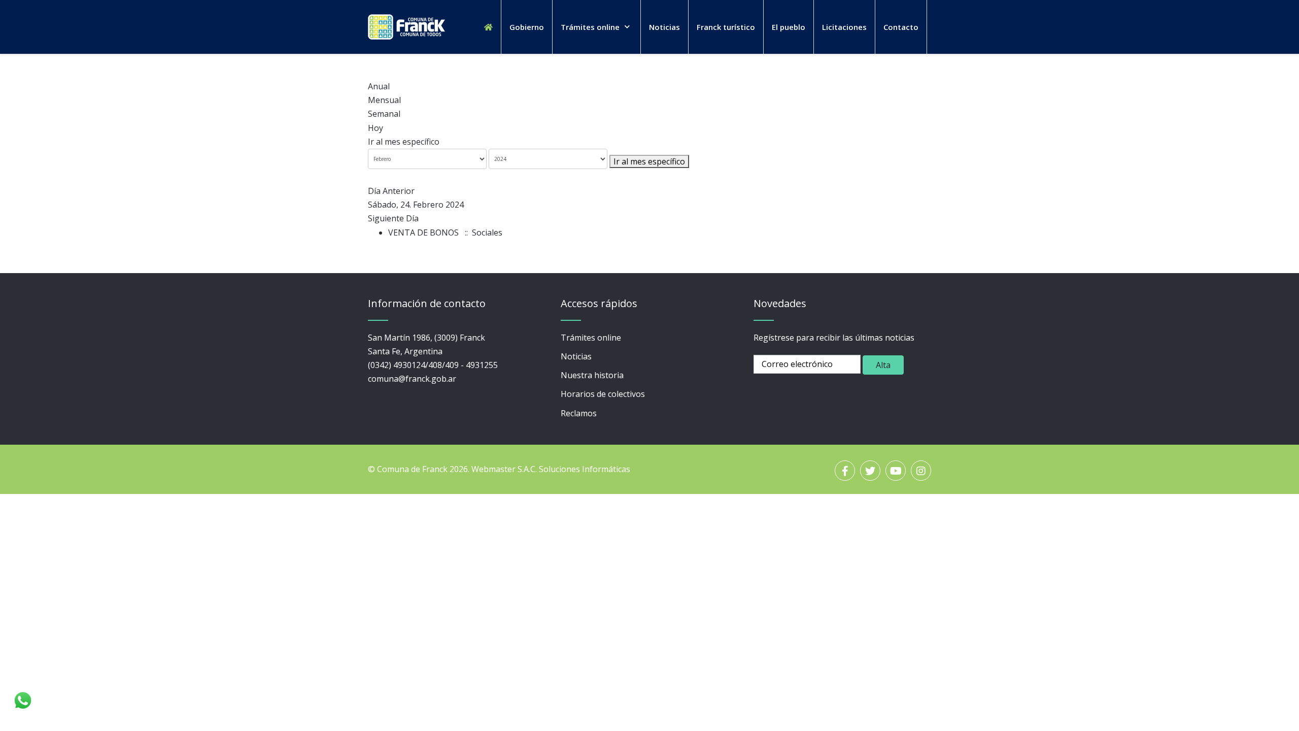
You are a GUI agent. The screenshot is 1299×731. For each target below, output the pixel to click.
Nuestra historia (592, 375)
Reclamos (579, 413)
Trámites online (591, 337)
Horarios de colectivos (603, 394)
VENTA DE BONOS (423, 232)
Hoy (375, 128)
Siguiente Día (393, 218)
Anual (379, 86)
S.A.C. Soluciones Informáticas (574, 469)
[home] (488, 27)
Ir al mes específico (403, 141)
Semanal (384, 113)
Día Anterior (391, 190)
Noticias (576, 356)
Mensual (384, 100)
